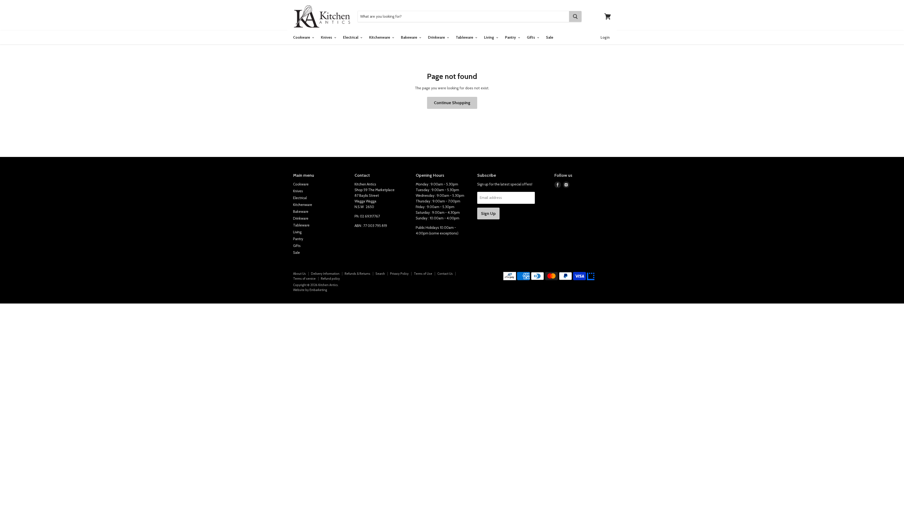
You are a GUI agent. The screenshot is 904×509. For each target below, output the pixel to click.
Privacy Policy (399, 273)
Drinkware (437, 37)
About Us (299, 273)
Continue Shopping (452, 102)
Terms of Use (423, 273)
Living (489, 37)
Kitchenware (380, 37)
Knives (327, 37)
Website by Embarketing (310, 290)
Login (605, 37)
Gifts (531, 37)
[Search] (575, 16)
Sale (549, 37)
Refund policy (330, 278)
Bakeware (409, 37)
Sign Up (488, 213)
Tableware (465, 37)
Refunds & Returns (357, 273)
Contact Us (445, 273)
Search (380, 273)
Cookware (302, 37)
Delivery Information (325, 273)
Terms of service (304, 278)
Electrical (351, 37)
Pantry (511, 37)
